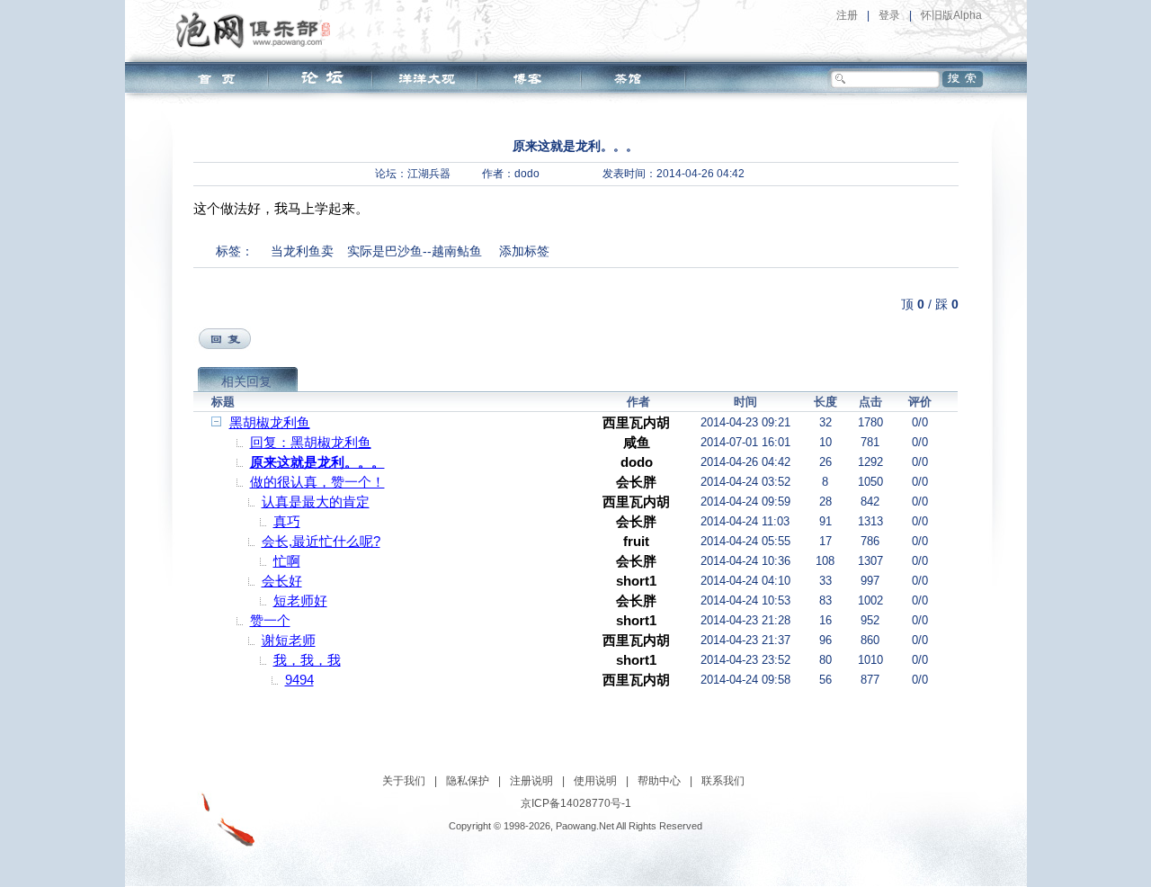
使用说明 (595, 781)
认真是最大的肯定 (316, 501)
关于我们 (403, 781)
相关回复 (246, 381)
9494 (299, 679)
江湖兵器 (429, 173)
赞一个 (270, 620)
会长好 (282, 580)
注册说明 (531, 781)
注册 (847, 15)
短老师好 (300, 600)
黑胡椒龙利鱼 (269, 422)
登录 (889, 15)
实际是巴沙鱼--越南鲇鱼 (414, 251)
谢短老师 (289, 640)
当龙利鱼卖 (302, 251)
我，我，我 (307, 659)
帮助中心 (659, 781)
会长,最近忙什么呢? (321, 541)
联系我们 (723, 781)
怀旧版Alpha (951, 15)
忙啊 (286, 561)
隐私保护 (467, 781)
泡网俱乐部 (257, 29)
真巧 (286, 521)
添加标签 (524, 251)
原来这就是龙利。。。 (317, 462)
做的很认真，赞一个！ (317, 481)
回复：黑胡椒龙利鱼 (310, 442)
